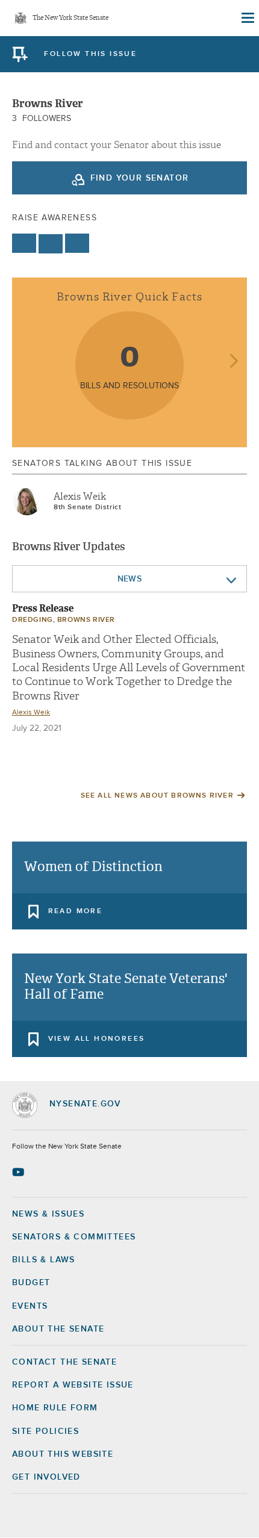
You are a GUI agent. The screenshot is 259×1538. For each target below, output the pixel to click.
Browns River (86, 620)
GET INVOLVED (46, 1477)
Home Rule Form (55, 1408)
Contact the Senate (64, 1362)
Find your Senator (139, 178)
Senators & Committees (74, 1237)
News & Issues (48, 1214)
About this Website (62, 1454)
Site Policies (45, 1431)
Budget (31, 1283)
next (233, 362)
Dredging (32, 620)
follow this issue (90, 54)
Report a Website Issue (73, 1385)
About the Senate (58, 1329)
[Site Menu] (247, 18)
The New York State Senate (70, 18)
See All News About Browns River (157, 795)
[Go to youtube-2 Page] (19, 1172)
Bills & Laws (43, 1260)
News (129, 579)
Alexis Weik (80, 497)
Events (30, 1306)
